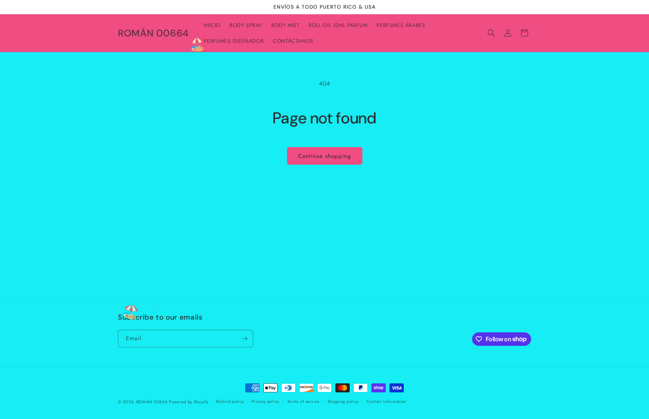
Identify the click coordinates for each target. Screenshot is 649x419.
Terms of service (303, 401)
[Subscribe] (244, 338)
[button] (491, 33)
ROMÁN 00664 (152, 402)
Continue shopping (324, 156)
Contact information (386, 401)
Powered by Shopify (189, 402)
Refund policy (230, 401)
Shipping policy (343, 401)
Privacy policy (265, 401)
